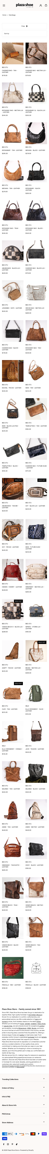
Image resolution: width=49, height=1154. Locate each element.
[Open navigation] (8, 5)
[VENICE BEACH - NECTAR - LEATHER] (36, 888)
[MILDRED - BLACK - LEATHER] (36, 772)
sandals (27, 1024)
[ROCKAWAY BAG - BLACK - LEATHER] (36, 211)
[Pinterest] (12, 1144)
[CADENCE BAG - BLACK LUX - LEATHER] (36, 251)
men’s (37, 1019)
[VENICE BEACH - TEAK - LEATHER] (12, 888)
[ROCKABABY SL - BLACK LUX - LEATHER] (36, 93)
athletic (44, 1037)
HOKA (29, 1028)
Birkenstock (22, 1028)
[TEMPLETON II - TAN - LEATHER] (36, 409)
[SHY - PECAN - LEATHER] (12, 530)
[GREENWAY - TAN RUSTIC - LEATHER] (12, 848)
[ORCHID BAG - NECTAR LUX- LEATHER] (36, 291)
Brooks (34, 1028)
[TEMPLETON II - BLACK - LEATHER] (12, 449)
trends (38, 1021)
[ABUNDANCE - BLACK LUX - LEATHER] (12, 251)
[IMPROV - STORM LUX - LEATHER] (36, 610)
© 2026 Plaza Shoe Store (10, 1150)
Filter (23, 26)
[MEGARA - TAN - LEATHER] (12, 171)
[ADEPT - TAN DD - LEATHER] (12, 651)
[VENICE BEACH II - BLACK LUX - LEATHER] (12, 610)
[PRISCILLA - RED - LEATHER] (12, 968)
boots (22, 1024)
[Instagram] (8, 1144)
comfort (41, 1026)
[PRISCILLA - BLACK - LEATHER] (36, 968)
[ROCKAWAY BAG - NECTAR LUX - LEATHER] (12, 93)
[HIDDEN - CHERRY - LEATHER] (12, 570)
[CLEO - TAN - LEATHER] (12, 692)
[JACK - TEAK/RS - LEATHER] (36, 732)
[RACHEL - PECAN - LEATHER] (12, 371)
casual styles (8, 1026)
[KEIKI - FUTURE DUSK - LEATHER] (36, 530)
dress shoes (41, 1024)
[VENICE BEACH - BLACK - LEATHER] (12, 928)
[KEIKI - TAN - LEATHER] (36, 371)
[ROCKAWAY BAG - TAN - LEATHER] (36, 331)
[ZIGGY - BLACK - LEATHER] (36, 848)
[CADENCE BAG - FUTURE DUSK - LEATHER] (36, 449)
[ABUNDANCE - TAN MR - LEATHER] (12, 489)
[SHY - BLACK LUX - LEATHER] (36, 489)
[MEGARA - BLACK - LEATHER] (36, 133)
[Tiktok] (16, 1144)
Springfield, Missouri (35, 1015)
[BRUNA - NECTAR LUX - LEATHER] (36, 651)
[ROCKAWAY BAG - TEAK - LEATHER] (12, 211)
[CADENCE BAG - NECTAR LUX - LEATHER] (36, 53)
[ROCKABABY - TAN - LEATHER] (12, 133)
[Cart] (46, 5)
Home (4, 15)
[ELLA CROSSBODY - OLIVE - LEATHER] (36, 692)
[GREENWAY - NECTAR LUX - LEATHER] (36, 570)
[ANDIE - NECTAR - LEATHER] (36, 810)
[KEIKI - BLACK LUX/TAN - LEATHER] (12, 409)
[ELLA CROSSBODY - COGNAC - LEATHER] (12, 732)
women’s (5, 1021)
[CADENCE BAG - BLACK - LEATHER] (12, 331)
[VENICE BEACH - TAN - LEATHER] (36, 928)
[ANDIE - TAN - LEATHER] (12, 810)
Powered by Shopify (27, 1150)
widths (22, 1035)
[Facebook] (3, 1144)
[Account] (41, 5)
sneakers (34, 1024)
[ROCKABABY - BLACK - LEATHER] (36, 171)
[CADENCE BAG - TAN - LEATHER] (12, 53)
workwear (31, 1037)
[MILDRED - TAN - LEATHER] (12, 772)
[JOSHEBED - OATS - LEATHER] (12, 291)
